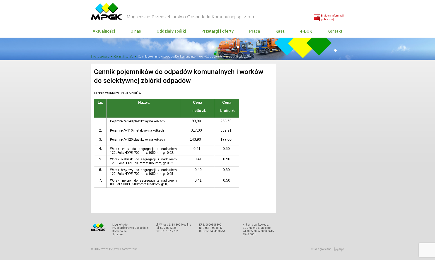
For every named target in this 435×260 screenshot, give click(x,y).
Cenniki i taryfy (123, 56)
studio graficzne (321, 249)
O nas (135, 31)
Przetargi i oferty (217, 31)
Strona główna (100, 56)
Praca (254, 31)
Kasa (280, 31)
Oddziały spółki (171, 31)
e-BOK (306, 31)
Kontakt (334, 31)
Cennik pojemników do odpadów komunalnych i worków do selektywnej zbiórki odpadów (194, 56)
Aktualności (104, 31)
